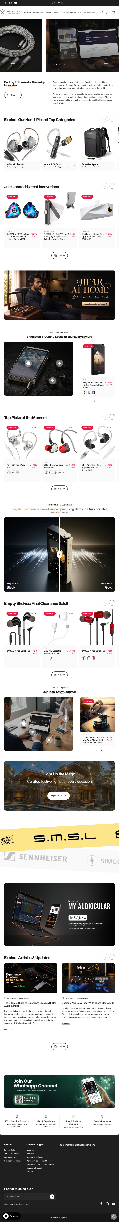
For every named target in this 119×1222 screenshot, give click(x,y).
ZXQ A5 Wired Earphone (93, 651)
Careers (29, 1172)
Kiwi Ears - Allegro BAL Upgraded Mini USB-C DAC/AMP (93, 236)
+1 (63, 472)
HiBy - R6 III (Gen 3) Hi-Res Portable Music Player (93, 385)
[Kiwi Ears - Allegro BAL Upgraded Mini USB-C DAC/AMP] (97, 210)
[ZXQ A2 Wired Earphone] (22, 627)
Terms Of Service (11, 1154)
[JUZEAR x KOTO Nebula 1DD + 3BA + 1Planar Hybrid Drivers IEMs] (22, 210)
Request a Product (34, 1168)
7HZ (45, 462)
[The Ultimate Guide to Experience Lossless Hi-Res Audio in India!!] (30, 978)
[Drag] (59, 554)
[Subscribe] (52, 1196)
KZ (7, 462)
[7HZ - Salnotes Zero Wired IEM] (59, 441)
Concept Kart (49, 231)
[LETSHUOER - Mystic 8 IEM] (52, 380)
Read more (8, 1029)
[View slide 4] (101, 750)
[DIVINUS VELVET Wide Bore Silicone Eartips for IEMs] (59, 363)
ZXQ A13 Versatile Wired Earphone (52, 652)
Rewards (30, 1154)
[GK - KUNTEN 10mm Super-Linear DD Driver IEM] (97, 441)
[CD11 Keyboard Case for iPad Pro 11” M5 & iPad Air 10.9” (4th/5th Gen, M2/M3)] (32, 731)
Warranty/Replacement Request (39, 1161)
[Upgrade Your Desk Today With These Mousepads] (88, 978)
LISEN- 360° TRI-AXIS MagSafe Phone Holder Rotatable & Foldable (94, 740)
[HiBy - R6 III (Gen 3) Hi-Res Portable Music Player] (28, 363)
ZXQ (8, 648)
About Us (30, 1150)
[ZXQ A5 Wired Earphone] (97, 627)
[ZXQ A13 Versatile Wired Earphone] (59, 627)
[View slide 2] (97, 401)
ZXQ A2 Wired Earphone (18, 651)
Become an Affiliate (34, 1157)
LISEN (85, 734)
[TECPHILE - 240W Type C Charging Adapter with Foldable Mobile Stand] (59, 210)
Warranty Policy (11, 1157)
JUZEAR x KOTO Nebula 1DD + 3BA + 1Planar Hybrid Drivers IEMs (18, 236)
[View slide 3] (100, 401)
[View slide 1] (94, 401)
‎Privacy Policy (10, 1150)
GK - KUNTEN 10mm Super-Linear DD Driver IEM (91, 467)
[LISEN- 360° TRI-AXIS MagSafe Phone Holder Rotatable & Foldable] (23, 723)
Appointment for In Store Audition (40, 1164)
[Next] (81, 3)
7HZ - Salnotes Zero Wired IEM (53, 466)
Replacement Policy (12, 1161)
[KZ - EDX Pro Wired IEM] (22, 441)
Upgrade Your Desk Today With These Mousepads (88, 1003)
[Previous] (37, 3)
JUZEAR (9, 231)
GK (83, 462)
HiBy (84, 379)
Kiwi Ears (85, 231)
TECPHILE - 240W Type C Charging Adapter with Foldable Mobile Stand (56, 236)
